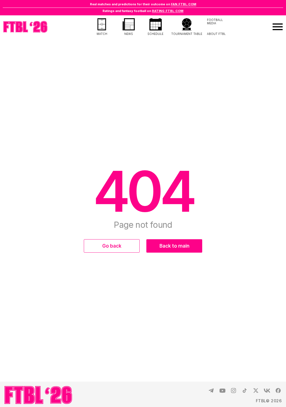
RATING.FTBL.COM (167, 11)
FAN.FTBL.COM (183, 4)
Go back (111, 246)
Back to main (174, 246)
